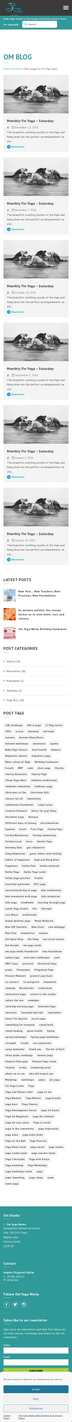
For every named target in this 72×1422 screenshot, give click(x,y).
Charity (59, 768)
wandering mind (40, 1067)
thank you (35, 1049)
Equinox (10, 829)
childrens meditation (44, 780)
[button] (66, 8)
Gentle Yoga (44, 841)
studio (25, 1043)
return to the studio (43, 994)
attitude (48, 731)
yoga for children (43, 1116)
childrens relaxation (17, 786)
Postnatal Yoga (47, 963)
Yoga (31, 1085)
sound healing (14, 1030)
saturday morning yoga (19, 1006)
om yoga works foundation (21, 951)
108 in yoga (34, 725)
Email (6, 1356)
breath (9, 768)
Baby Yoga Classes (16, 749)
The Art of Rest (55, 1049)
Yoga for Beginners (16, 1116)
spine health (34, 1030)
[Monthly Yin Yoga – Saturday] (36, 94)
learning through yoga (51, 902)
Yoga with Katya (39, 1159)
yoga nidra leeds (33, 1134)
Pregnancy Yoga (43, 969)
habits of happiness (17, 859)
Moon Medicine (44, 920)
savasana (11, 1012)
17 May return (54, 725)
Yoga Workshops (37, 1165)
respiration (45, 988)
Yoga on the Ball (15, 1140)
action (20, 731)
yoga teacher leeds (43, 1153)
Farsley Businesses (16, 835)
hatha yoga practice (17, 878)
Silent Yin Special (16, 1018)
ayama (54, 743)
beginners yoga (41, 755)
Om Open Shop (14, 939)
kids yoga (11, 902)
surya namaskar (14, 1049)
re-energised (31, 982)
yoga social (37, 1147)
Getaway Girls (13, 847)
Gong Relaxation (15, 853)
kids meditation (51, 890)
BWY (20, 768)
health (39, 878)
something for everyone (20, 1024)
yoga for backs (50, 1110)
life (35, 908)
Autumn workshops (16, 743)
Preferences (36, 1408)
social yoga (38, 1018)
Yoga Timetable (15, 1159)
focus (29, 841)
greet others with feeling (45, 853)
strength (10, 1043)
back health (39, 749)
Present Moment (15, 975)
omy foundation (52, 951)
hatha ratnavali (49, 865)
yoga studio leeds (16, 1153)
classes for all (14, 798)
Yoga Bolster (33, 1098)
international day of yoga (21, 890)
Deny (36, 1399)
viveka (23, 1067)
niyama (43, 933)
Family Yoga (55, 829)
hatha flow (28, 865)
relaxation (49, 982)
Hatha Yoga (12, 871)
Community (34, 798)
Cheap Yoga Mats (16, 780)
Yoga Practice (38, 1140)
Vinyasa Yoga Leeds (44, 1061)
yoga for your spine (17, 1122)
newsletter (28, 933)
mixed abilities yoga (17, 920)
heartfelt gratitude (17, 884)
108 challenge (14, 725)
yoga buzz (11, 1104)
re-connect (12, 982)
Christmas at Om (15, 792)
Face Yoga (37, 829)
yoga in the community (19, 1128)
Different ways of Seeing (20, 823)
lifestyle (46, 908)
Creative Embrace (16, 810)
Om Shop (33, 939)
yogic (40, 1171)
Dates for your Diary (43, 810)
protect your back (41, 975)
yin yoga (54, 1079)
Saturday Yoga (47, 1006)
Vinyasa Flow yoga (16, 1061)
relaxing (10, 988)
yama (41, 1079)
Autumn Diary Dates (31, 737)
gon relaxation (36, 847)
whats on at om (15, 1073)
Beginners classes (16, 755)
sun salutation (42, 1043)
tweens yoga (45, 1055)
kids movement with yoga (21, 896)
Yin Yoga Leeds (14, 1085)
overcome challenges (37, 957)
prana (8, 969)
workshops (27, 1079)
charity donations (16, 774)
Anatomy (33, 731)
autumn (10, 737)
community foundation (19, 804)
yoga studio (56, 1147)
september (54, 1012)
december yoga (14, 816)
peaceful (28, 963)
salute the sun (14, 1000)
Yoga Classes (30, 1104)
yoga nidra (11, 1134)
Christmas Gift (40, 792)
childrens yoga (43, 786)
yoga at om (44, 1092)
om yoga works (32, 945)
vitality (10, 1067)
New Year (11, 933)
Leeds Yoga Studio (16, 908)
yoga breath (53, 1098)
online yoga (12, 957)
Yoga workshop (14, 1165)
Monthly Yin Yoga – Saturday (30, 121)
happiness (11, 865)
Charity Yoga (39, 774)
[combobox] (39, 24)
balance (56, 749)
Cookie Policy (7, 1416)
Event (22, 829)
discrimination (49, 823)
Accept (36, 1389)
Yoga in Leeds (42, 1122)
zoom (50, 1177)
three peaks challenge (19, 1055)
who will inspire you (41, 1073)
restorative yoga (15, 994)
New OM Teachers (16, 926)
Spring (51, 1030)
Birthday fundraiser (47, 761)
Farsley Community (44, 835)
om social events (53, 939)
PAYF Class (11, 963)
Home (6, 68)
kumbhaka (27, 902)
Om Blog (16, 68)
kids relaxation (50, 896)
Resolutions (27, 988)
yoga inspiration (48, 1128)
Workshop (11, 1079)
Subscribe (36, 1371)
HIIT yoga (39, 884)
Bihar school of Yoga (17, 761)
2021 (8, 731)
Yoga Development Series (21, 1110)
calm (30, 768)
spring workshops (16, 1037)
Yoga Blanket (13, 1098)
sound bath (46, 1024)
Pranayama (23, 969)
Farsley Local (13, 841)
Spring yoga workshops (45, 1037)
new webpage (56, 926)
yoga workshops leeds (18, 1171)
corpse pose (45, 804)
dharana (33, 816)
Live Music (11, 914)
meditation (30, 914)
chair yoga (44, 768)
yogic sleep (36, 1177)
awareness (39, 743)
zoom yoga (11, 1183)
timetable (13, 24)
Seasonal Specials (32, 1012)
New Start (37, 926)
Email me (12, 1280)
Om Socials (12, 945)
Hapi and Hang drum (46, 859)
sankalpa (33, 1000)
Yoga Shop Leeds (15, 1147)
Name (6, 1344)
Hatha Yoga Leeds (35, 871)
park (56, 957)
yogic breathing (15, 1177)
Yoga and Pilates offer (19, 1092)
